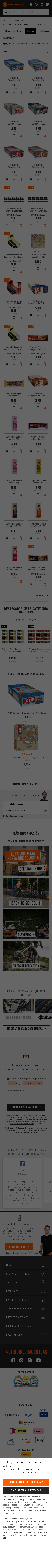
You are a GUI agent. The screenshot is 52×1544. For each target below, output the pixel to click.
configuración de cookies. (20, 1472)
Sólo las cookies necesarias (26, 1490)
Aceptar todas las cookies (24, 1482)
